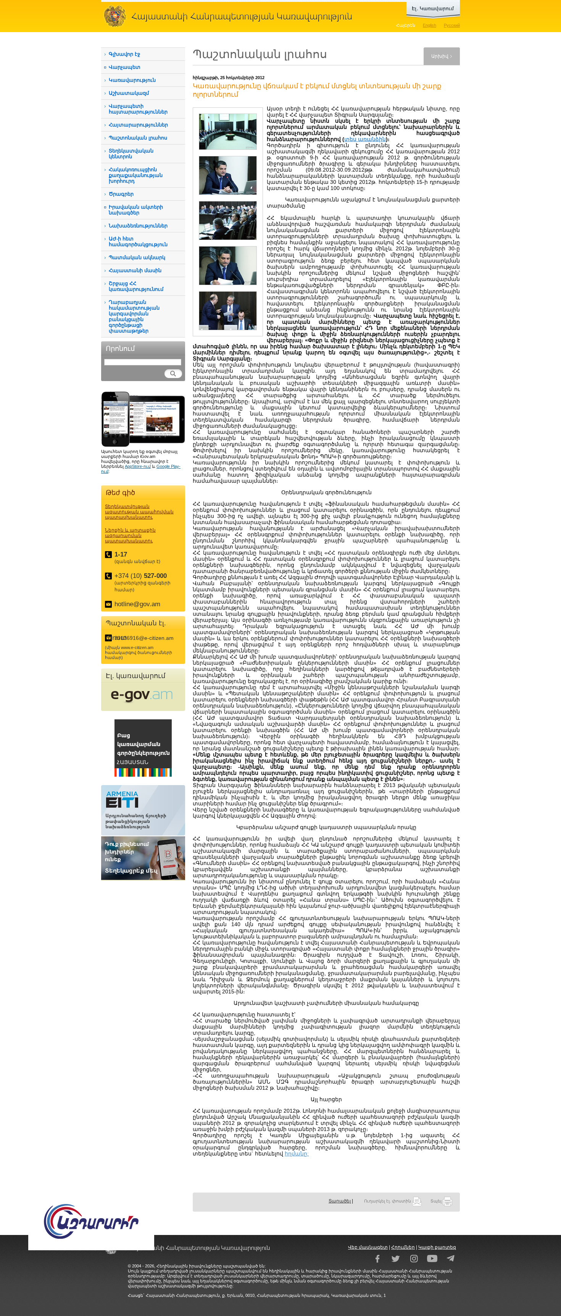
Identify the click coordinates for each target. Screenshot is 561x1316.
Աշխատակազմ (129, 93)
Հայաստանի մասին (135, 270)
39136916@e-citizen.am (144, 638)
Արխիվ (439, 56)
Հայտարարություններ (138, 125)
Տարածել (340, 1201)
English (429, 25)
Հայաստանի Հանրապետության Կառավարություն (230, 16)
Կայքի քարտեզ (437, 1247)
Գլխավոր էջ (124, 54)
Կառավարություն (132, 80)
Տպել (436, 1201)
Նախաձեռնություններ (138, 226)
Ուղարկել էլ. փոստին (388, 1201)
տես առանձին (365, 139)
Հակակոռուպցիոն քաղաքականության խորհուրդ (136, 175)
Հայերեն (405, 25)
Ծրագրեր (121, 194)
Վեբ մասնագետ (368, 1247)
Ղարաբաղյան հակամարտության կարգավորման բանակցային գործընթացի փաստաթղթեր (134, 316)
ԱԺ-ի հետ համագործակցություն (138, 241)
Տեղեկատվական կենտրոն (131, 153)
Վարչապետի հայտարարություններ (138, 109)
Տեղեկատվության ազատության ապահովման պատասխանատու (139, 512)
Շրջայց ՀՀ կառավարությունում (136, 286)
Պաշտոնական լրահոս (138, 138)
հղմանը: (297, 1153)
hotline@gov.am (137, 604)
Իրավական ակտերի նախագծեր (136, 210)
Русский (452, 25)
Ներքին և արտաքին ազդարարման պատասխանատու (130, 535)
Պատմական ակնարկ (137, 257)
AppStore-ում (138, 466)
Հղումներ (403, 1247)
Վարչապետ (124, 67)
